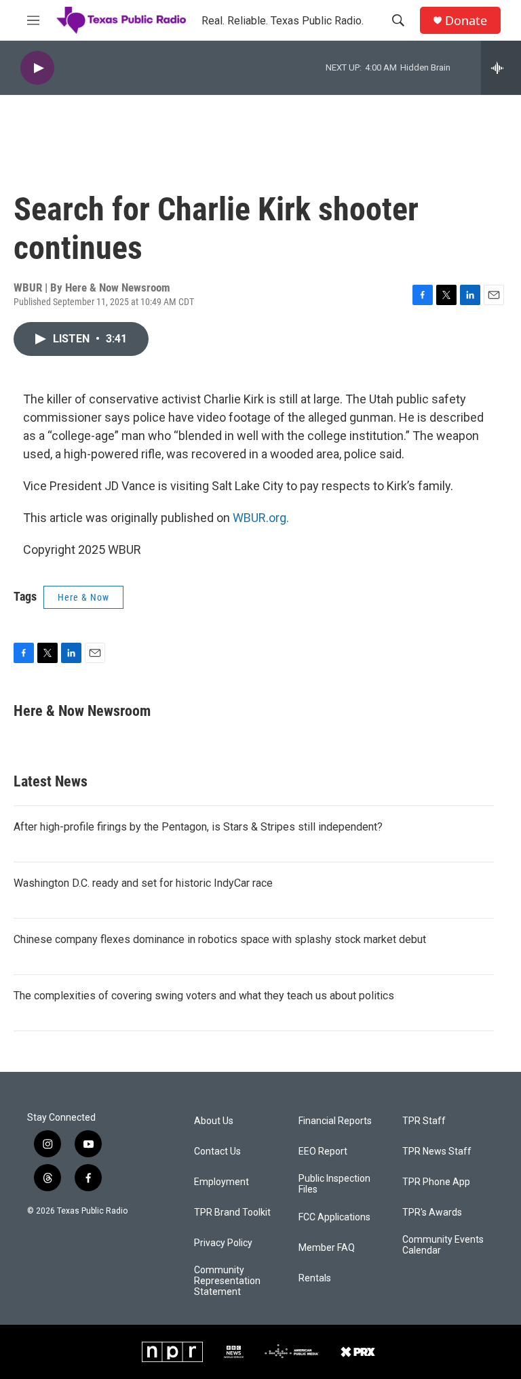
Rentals (314, 1278)
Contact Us (217, 1151)
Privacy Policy (223, 1243)
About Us (213, 1121)
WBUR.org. (261, 518)
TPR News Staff (436, 1151)
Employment (221, 1182)
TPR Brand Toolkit (232, 1212)
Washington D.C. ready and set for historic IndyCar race (143, 883)
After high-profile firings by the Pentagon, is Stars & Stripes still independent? (198, 826)
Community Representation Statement (227, 1281)
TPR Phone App (436, 1182)
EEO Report (322, 1151)
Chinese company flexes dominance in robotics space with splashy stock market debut (220, 939)
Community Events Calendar (443, 1245)
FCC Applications (334, 1217)
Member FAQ (326, 1248)
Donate (466, 21)
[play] (37, 68)
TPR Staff (424, 1121)
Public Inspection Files (334, 1184)
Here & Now (83, 597)
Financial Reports (335, 1121)
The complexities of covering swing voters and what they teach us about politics (204, 995)
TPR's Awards (432, 1212)
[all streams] (501, 68)
